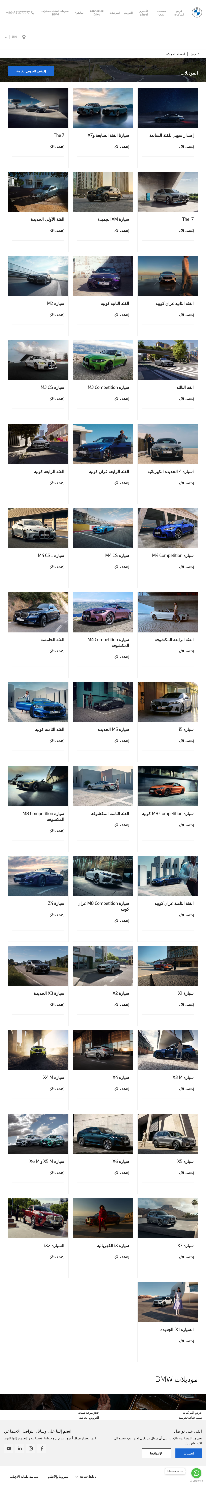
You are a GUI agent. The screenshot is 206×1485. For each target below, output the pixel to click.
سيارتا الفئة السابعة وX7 (108, 135)
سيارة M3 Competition (108, 387)
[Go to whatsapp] (196, 1473)
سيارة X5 (185, 1161)
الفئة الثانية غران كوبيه (175, 303)
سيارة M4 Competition (173, 555)
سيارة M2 (55, 303)
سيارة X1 (186, 993)
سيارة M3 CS (52, 387)
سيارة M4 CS (117, 555)
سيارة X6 (121, 1161)
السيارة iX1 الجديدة (177, 1329)
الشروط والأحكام (58, 1477)
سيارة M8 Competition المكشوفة (43, 816)
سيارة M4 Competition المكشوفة (108, 642)
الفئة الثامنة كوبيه (49, 729)
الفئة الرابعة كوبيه (49, 471)
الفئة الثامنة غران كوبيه (174, 903)
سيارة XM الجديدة (113, 219)
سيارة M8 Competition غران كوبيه (103, 906)
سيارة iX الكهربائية (113, 1245)
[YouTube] (8, 1448)
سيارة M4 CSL (51, 555)
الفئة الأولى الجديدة (47, 219)
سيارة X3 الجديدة (49, 993)
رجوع (193, 53)
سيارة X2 (121, 993)
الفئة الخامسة (52, 639)
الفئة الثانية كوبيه (115, 303)
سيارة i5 (186, 729)
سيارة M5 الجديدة (113, 729)
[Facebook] (41, 1448)
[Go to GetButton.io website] (196, 1481)
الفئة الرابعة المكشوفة (174, 639)
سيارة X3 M (183, 1077)
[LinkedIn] (19, 1448)
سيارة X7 (185, 1245)
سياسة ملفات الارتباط (24, 1477)
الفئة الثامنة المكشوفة (110, 813)
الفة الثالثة (185, 387)
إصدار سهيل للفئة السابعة (171, 135)
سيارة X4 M (53, 1077)
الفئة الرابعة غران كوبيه (109, 471)
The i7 (188, 219)
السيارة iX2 (54, 1245)
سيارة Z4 (56, 903)
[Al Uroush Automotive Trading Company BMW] (197, 12)
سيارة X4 (121, 1077)
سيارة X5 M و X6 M (47, 1161)
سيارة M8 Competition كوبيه (168, 813)
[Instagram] (30, 1448)
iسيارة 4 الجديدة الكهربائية (170, 471)
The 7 (59, 135)
